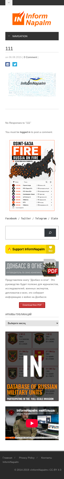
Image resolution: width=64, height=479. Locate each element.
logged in (25, 132)
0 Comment (30, 57)
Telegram (41, 218)
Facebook (11, 218)
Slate (54, 218)
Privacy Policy (26, 457)
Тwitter (26, 218)
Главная (7, 457)
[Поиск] (50, 233)
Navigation (19, 36)
